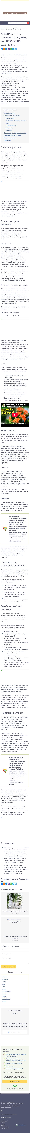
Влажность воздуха (11, 125)
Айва (3, 984)
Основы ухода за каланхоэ (12, 115)
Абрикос (4, 976)
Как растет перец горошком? (14, 1063)
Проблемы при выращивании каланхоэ (15, 133)
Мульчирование (10, 1066)
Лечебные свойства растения (12, 135)
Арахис (4, 1001)
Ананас (4, 994)
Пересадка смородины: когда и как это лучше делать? (16, 1055)
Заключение (7, 140)
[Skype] (13, 49)
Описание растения (9, 113)
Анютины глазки (6, 999)
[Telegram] (16, 49)
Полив (8, 123)
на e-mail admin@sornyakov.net (10, 1106)
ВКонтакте (1, 1110)
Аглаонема (5, 979)
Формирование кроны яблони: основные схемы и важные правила (16, 1059)
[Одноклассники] (4, 49)
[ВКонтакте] (2, 49)
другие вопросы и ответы (17, 1072)
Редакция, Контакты (6, 1117)
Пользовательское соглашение (9, 1114)
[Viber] (9, 49)
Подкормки (9, 128)
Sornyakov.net (11, 1102)
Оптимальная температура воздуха (16, 120)
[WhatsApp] (11, 49)
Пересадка (9, 130)
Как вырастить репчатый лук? (14, 1069)
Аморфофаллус (6, 991)
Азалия (4, 981)
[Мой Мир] (7, 49)
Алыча (4, 989)
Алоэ (3, 986)
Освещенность (10, 118)
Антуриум (4, 996)
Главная (4, 28)
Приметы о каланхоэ (10, 138)
